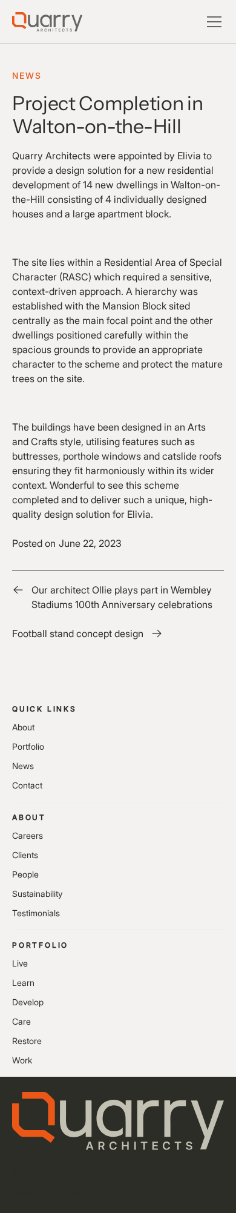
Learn (23, 982)
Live (20, 963)
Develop (28, 1002)
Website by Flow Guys (176, 1172)
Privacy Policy (34, 1172)
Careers (27, 835)
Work (22, 1060)
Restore (27, 1041)
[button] (212, 21)
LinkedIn (73, 1192)
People (25, 874)
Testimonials (36, 913)
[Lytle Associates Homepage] (47, 21)
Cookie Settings (98, 1172)
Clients (25, 855)
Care (21, 1021)
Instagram (28, 1192)
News (23, 766)
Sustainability (37, 893)
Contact (27, 785)
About (23, 727)
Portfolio (28, 746)
